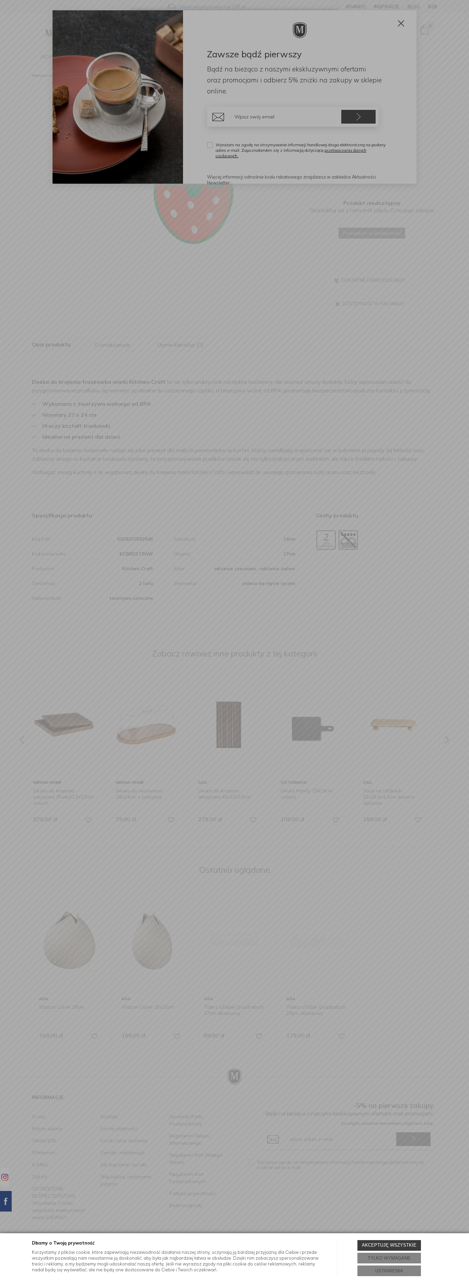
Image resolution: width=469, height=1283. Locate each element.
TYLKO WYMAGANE (389, 1258)
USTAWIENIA (389, 1270)
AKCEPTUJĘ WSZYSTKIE (389, 1245)
